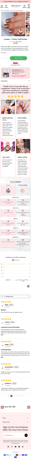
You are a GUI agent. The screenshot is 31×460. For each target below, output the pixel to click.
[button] (2, 6)
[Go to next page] (22, 396)
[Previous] (2, 407)
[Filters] (2, 296)
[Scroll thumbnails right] (28, 286)
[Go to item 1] (8, 286)
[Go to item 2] (22, 286)
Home (2, 10)
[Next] (28, 407)
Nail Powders (7, 10)
